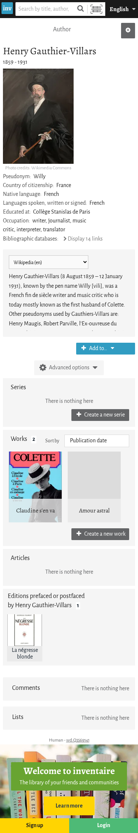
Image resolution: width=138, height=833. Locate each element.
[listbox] (96, 441)
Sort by (52, 441)
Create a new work (104, 534)
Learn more (69, 805)
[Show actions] (128, 30)
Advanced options (69, 367)
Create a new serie (104, 414)
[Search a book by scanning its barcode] (96, 9)
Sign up (34, 825)
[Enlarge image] (38, 116)
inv (7, 8)
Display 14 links (85, 238)
